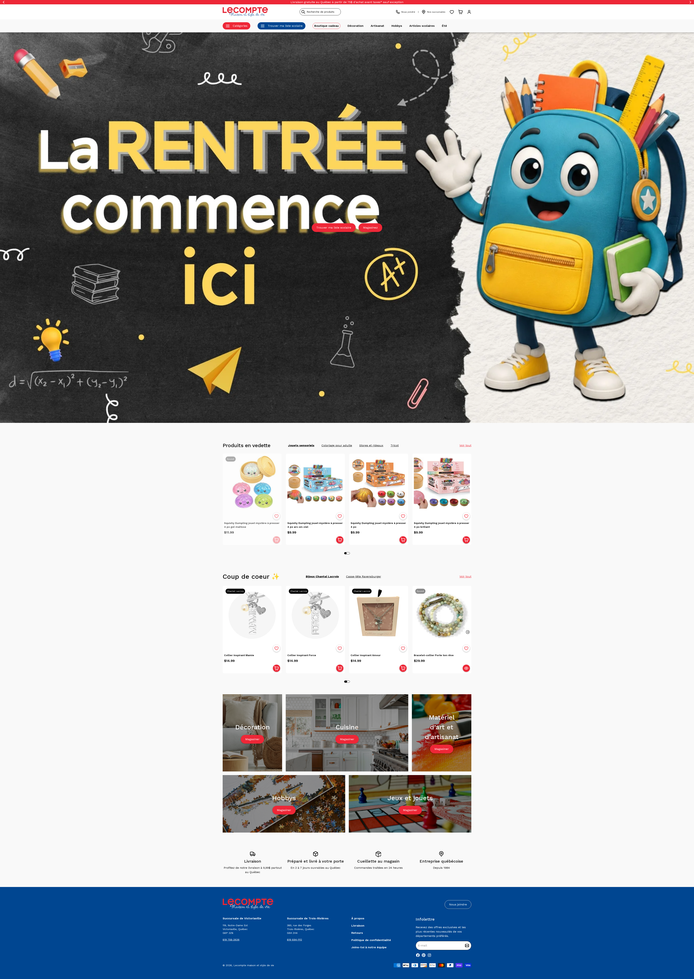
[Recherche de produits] (337, 11)
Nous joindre (408, 12)
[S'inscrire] (467, 945)
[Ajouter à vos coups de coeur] (276, 516)
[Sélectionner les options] (466, 668)
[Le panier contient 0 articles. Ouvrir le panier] (460, 12)
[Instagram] (429, 955)
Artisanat (377, 25)
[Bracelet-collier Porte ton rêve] (442, 615)
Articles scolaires (422, 25)
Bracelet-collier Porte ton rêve (434, 655)
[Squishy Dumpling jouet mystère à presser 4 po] (379, 483)
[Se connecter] (469, 12)
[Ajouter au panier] (276, 539)
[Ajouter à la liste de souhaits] (276, 516)
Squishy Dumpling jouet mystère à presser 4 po (378, 525)
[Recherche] (303, 12)
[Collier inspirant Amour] (379, 615)
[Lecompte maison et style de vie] (245, 12)
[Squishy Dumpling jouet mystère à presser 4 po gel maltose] (252, 483)
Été (444, 25)
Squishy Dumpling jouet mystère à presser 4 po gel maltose (251, 525)
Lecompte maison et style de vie (254, 965)
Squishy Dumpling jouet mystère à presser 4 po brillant (441, 525)
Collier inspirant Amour (366, 655)
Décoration (355, 25)
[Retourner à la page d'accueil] (248, 904)
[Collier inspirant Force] (315, 615)
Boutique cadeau (326, 25)
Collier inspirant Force (301, 655)
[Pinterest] (423, 955)
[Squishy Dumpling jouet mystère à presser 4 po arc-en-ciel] (315, 483)
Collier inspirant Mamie (239, 655)
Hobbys (396, 25)
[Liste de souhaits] (452, 12)
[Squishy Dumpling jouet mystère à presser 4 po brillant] (442, 483)
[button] (468, 502)
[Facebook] (418, 955)
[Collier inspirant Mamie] (252, 615)
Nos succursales (436, 12)
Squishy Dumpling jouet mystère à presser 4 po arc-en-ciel (315, 525)
